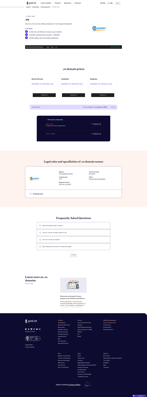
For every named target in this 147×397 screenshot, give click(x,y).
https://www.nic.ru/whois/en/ (97, 179)
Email (59, 338)
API (78, 334)
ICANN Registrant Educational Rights (87, 365)
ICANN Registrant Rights (84, 362)
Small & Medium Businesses (84, 327)
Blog (104, 3)
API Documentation (108, 329)
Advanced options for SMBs (85, 329)
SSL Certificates (62, 341)
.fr (56, 47)
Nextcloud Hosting (63, 331)
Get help (73, 255)
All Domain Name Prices (64, 325)
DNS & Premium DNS (63, 343)
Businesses (67, 3)
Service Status (107, 325)
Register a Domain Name (64, 355)
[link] (26, 329)
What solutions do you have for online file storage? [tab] (57, 246)
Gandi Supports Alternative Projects (112, 358)
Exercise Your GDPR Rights (84, 374)
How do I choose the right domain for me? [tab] (54, 232)
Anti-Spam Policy (82, 369)
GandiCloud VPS (62, 336)
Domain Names (35, 6)
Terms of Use (81, 358)
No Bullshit (106, 362)
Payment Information (83, 367)
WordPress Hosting (63, 329)
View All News (29, 283)
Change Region (29, 344)
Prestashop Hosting (63, 334)
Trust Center (106, 360)
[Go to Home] (31, 3)
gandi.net (28, 6)
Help (111, 3)
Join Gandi (106, 367)
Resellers (80, 325)
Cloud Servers (61, 365)
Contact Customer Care (109, 322)
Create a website (46, 3)
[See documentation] (51, 124)
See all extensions (115, 47)
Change (113, 107)
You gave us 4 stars (30, 331)
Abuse (79, 355)
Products (57, 3)
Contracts (80, 360)
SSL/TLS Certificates (63, 367)
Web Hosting (61, 327)
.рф (48, 47)
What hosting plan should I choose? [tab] (52, 225)
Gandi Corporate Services (84, 322)
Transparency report (83, 376)
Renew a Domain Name (64, 360)
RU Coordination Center (66, 173)
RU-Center (92, 173)
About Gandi (106, 355)
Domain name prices (45, 6)
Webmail (80, 331)
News (104, 365)
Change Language (29, 347)
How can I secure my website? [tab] (51, 239)
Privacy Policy (81, 372)
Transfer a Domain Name (64, 358)
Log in (117, 3)
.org (52, 47)
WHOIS (79, 336)
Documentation (107, 327)
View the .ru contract (65, 184)
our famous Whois (74, 385)
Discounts (78, 3)
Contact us (97, 124)
